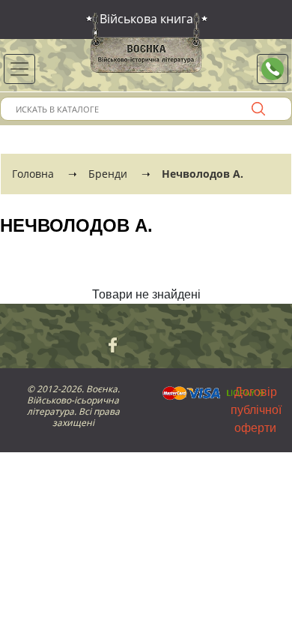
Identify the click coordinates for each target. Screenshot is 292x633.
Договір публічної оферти (256, 410)
